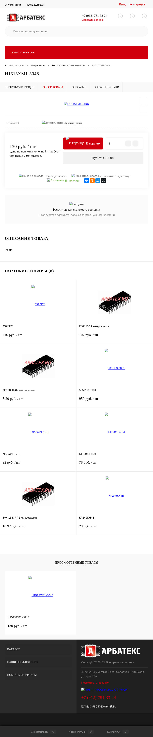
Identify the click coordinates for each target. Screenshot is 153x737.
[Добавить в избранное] (143, 100)
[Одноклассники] (92, 180)
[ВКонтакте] (86, 180)
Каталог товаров (22, 52)
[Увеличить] (76, 104)
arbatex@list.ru (104, 706)
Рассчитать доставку (116, 176)
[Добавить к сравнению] (143, 109)
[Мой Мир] (97, 180)
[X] (103, 180)
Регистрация (137, 4)
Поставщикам (35, 4)
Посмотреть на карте (95, 682)
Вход (122, 4)
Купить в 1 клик (103, 158)
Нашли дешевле (55, 176)
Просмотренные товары (76, 562)
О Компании (13, 4)
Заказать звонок (92, 19)
